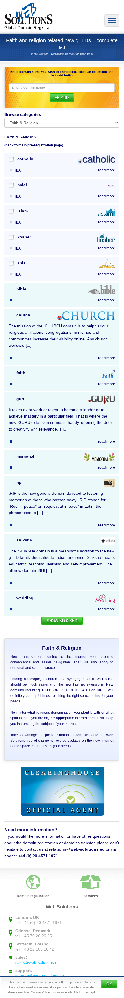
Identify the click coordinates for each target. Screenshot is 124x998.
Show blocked (62, 621)
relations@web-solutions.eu (77, 849)
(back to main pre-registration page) (33, 145)
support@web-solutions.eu (39, 975)
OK (109, 984)
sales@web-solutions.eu (37, 962)
